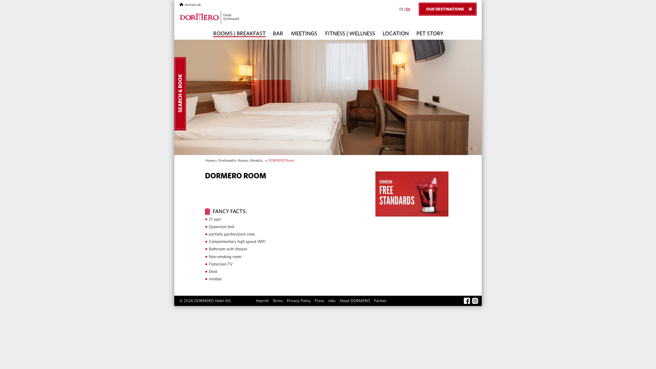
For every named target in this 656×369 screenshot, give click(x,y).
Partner (380, 301)
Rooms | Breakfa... (251, 160)
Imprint (262, 301)
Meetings (304, 33)
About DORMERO (354, 301)
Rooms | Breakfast (239, 33)
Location (396, 33)
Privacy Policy (299, 301)
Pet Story (430, 33)
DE (401, 9)
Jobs (331, 301)
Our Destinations (450, 9)
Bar (278, 33)
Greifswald (226, 160)
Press (319, 301)
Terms (277, 301)
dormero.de (193, 5)
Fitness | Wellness (350, 33)
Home (210, 160)
